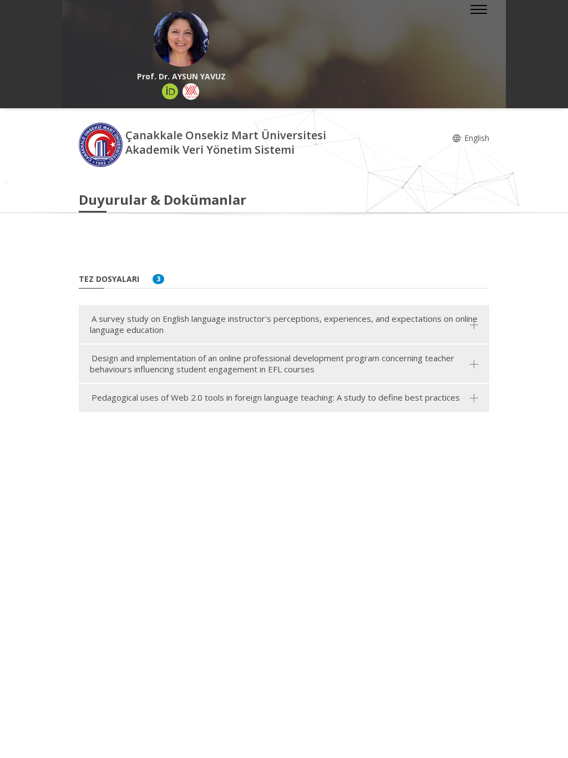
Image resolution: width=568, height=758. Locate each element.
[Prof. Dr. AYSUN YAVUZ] (181, 39)
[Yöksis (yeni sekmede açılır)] (190, 91)
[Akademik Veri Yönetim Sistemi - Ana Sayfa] (102, 144)
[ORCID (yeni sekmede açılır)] (170, 91)
